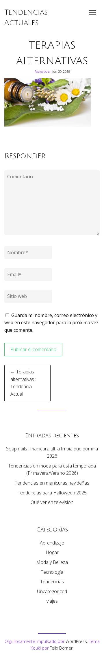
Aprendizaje (52, 543)
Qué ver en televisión (52, 502)
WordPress (76, 641)
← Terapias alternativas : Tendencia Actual (23, 382)
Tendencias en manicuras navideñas (52, 483)
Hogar (52, 552)
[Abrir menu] (92, 13)
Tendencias (52, 581)
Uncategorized (52, 591)
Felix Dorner (61, 648)
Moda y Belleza (52, 562)
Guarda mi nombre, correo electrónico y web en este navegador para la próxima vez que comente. (51, 322)
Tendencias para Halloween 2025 (52, 493)
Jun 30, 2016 (61, 71)
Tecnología (52, 572)
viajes (52, 601)
